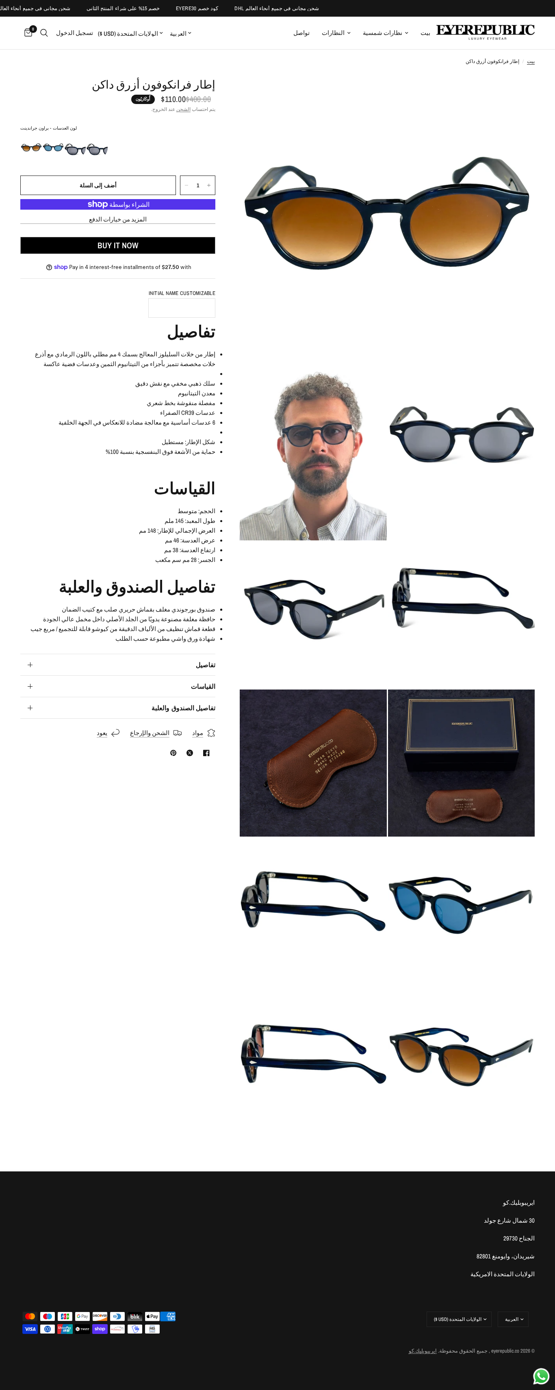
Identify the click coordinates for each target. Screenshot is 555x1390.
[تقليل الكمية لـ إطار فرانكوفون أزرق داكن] (186, 185)
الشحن (183, 109)
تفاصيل (205, 664)
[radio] (31, 148)
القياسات (203, 686)
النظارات (333, 32)
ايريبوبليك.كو (423, 1350)
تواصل (301, 32)
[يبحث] (44, 33)
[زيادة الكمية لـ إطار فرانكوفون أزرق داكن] (209, 185)
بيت (425, 32)
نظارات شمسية (382, 32)
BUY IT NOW (118, 245)
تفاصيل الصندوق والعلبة (183, 707)
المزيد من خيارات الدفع (118, 219)
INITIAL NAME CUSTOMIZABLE (182, 293)
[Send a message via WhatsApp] (541, 1376)
